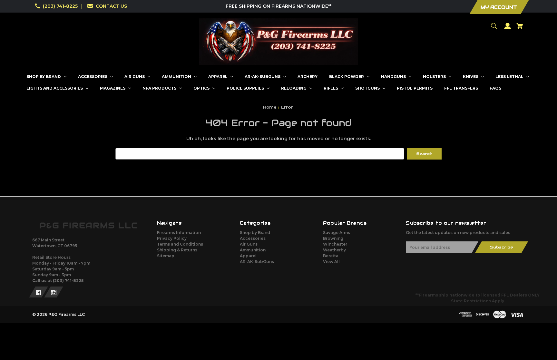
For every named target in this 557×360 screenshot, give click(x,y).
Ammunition (253, 250)
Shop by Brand (255, 232)
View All (331, 261)
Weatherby (334, 250)
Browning (333, 238)
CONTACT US (111, 6)
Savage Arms (336, 232)
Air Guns (249, 244)
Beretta (330, 255)
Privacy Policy (172, 238)
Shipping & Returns (177, 250)
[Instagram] (53, 292)
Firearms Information (179, 232)
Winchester (335, 244)
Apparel (248, 255)
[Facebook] (38, 292)
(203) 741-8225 (60, 6)
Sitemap (165, 255)
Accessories (253, 238)
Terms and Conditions (180, 244)
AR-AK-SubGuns (257, 261)
